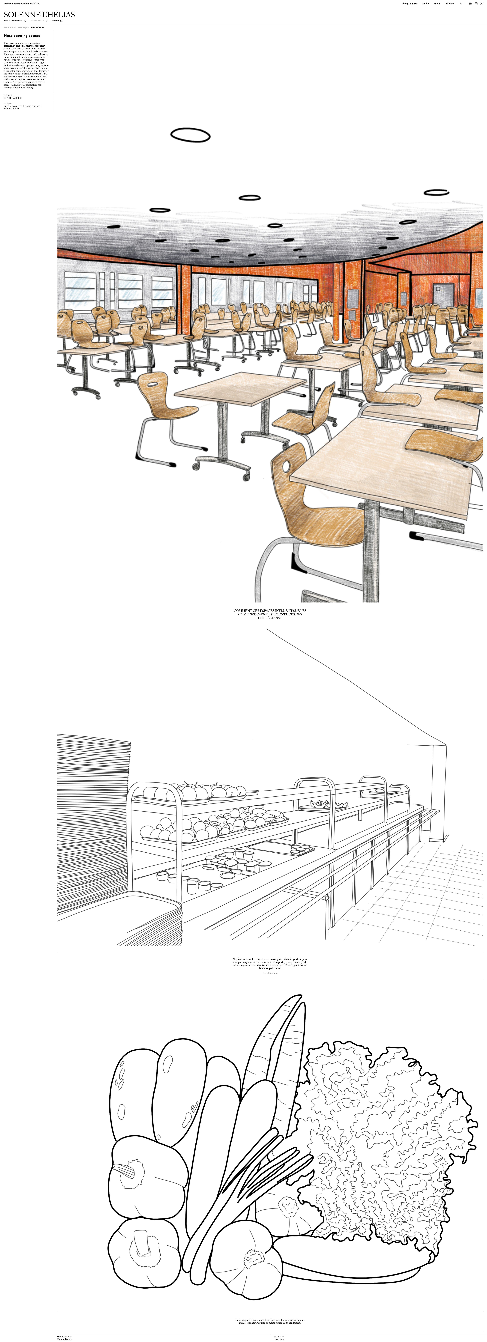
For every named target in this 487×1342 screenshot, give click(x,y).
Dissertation (37, 28)
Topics (426, 3)
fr (460, 3)
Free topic (23, 28)
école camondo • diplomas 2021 (21, 4)
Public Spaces (11, 108)
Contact (55, 21)
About (437, 3)
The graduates (410, 3)
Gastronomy (32, 106)
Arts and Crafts (13, 106)
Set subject (10, 28)
